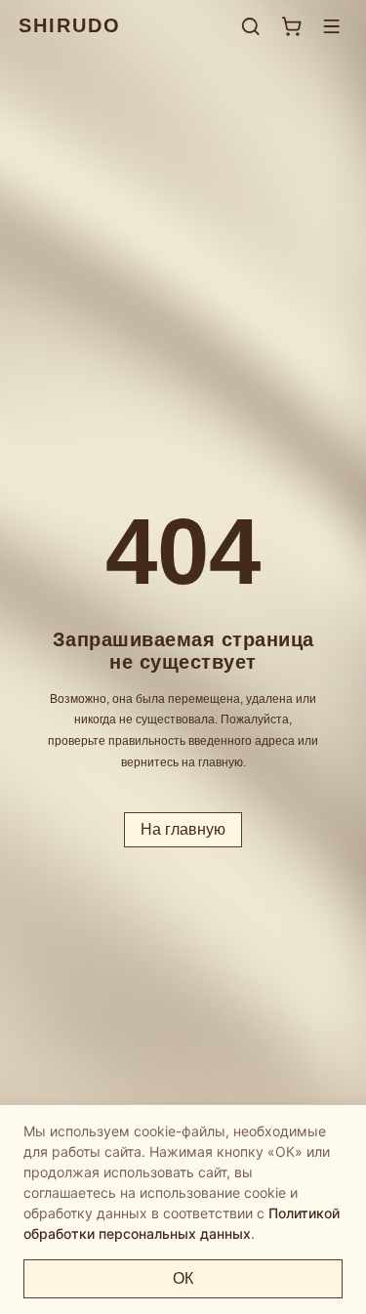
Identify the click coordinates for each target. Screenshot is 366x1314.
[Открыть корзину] (291, 26)
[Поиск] (250, 26)
